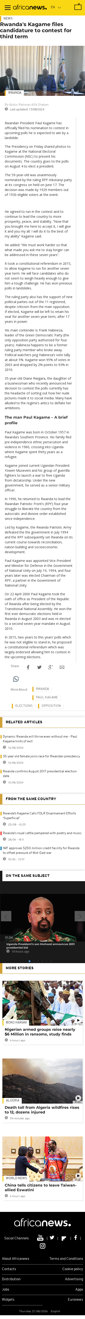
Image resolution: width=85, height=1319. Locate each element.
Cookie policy (72, 1269)
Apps (79, 1290)
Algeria (12, 1100)
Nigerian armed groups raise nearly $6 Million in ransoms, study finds (40, 1031)
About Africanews (15, 1259)
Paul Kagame (47, 697)
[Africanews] (30, 7)
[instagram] (43, 1245)
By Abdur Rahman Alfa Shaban (27, 105)
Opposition (51, 706)
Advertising (74, 1279)
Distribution (11, 1279)
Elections (24, 706)
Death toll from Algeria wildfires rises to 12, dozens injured (42, 1109)
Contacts (9, 1269)
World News (16, 1178)
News (8, 18)
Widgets (8, 1300)
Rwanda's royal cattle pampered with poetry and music (42, 833)
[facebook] (76, 1238)
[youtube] (40, 1238)
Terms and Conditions (66, 1259)
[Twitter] (52, 1238)
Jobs (5, 1290)
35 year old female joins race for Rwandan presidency (41, 756)
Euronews (75, 1300)
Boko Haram (16, 1022)
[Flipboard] (64, 1238)
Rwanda (14, 93)
